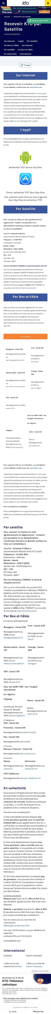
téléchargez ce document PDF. (17, 925)
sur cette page (40, 93)
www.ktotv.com (36, 87)
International (25, 54)
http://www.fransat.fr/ (28, 288)
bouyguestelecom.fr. (16, 360)
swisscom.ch (31, 768)
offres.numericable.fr (17, 387)
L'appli (21, 41)
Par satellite (9, 50)
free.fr (36, 362)
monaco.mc (29, 753)
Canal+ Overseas (34, 966)
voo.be (27, 741)
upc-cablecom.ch (32, 778)
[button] (25, 65)
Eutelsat (17, 966)
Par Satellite (32, 41)
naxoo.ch (8, 768)
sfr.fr (13, 408)
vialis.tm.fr (36, 446)
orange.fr (37, 388)
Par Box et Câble (11, 45)
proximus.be (30, 732)
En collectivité (10, 54)
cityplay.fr (19, 447)
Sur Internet (9, 41)
